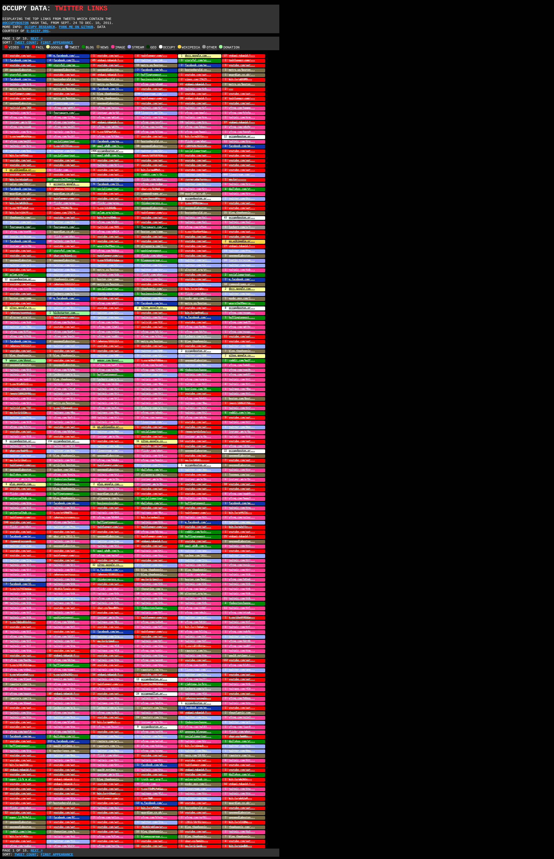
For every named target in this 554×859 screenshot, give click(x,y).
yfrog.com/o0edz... (154, 412)
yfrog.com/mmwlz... (198, 112)
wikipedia (191, 48)
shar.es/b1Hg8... (152, 189)
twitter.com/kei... (22, 150)
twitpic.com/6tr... (198, 741)
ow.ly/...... (237, 179)
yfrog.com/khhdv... (66, 622)
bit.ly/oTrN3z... (21, 836)
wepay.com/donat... (22, 360)
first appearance (57, 43)
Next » (37, 39)
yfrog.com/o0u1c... (198, 612)
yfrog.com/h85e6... (242, 579)
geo (153, 48)
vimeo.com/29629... (198, 79)
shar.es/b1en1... (64, 255)
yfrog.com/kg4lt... (66, 331)
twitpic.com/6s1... (198, 217)
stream (138, 48)
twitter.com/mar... (22, 455)
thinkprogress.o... (154, 203)
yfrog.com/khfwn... (66, 431)
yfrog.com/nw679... (242, 322)
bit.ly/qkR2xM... (240, 798)
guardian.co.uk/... (242, 74)
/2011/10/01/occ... (198, 822)
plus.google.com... (22, 484)
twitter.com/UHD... (242, 346)
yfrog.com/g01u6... (110, 117)
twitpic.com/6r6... (22, 84)
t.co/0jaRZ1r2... (21, 384)
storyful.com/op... (66, 65)
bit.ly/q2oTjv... (240, 526)
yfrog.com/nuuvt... (22, 693)
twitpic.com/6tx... (198, 793)
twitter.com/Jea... (198, 469)
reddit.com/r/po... (242, 412)
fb (27, 48)
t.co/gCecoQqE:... (22, 674)
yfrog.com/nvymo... (154, 750)
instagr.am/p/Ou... (242, 431)
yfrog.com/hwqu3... (242, 498)
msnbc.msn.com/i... (198, 298)
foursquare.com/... (66, 112)
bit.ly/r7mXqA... (196, 627)
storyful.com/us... (198, 60)
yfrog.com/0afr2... (66, 417)
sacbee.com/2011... (66, 469)
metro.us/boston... (154, 65)
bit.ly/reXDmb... (108, 217)
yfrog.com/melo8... (154, 741)
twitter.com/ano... (198, 550)
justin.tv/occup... (242, 260)
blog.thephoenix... (110, 93)
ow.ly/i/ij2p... (20, 412)
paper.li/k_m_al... (22, 779)
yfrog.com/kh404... (110, 517)
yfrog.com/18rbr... (242, 446)
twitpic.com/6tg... (198, 498)
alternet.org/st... (198, 269)
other (212, 48)
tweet (74, 48)
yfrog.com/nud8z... (110, 336)
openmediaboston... (22, 69)
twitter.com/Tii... (66, 841)
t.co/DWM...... (151, 798)
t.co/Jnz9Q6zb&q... (154, 684)
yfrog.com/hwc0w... (22, 660)
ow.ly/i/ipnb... (196, 846)
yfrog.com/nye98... (22, 231)
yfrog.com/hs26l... (66, 136)
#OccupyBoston (15, 23)
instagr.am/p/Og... (22, 246)
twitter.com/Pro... (242, 250)
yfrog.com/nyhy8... (154, 622)
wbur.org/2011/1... (66, 536)
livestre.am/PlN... (110, 179)
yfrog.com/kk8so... (110, 250)
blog (90, 48)
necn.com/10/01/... (198, 755)
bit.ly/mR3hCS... (21, 203)
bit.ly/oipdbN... (240, 846)
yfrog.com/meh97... (242, 374)
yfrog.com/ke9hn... (198, 326)
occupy (169, 48)
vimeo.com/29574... (66, 212)
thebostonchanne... (198, 369)
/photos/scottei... (22, 312)
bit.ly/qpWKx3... (108, 722)
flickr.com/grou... (66, 203)
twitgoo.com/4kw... (154, 384)
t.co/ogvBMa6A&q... (22, 136)
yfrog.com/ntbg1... (22, 669)
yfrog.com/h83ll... (66, 636)
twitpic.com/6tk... (242, 574)
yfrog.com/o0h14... (110, 231)
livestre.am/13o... (154, 112)
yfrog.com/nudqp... (154, 184)
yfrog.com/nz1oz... (242, 517)
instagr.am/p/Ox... (154, 722)
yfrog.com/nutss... (110, 107)
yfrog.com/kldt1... (242, 665)
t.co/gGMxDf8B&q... (154, 360)
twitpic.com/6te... (110, 488)
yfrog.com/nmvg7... (198, 588)
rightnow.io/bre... (198, 684)
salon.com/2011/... (22, 184)
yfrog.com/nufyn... (110, 408)
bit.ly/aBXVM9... (240, 79)
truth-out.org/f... (154, 779)
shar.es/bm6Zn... (196, 841)
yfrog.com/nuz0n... (66, 712)
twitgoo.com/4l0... (110, 646)
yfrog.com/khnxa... (22, 636)
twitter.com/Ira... (242, 555)
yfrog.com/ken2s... (66, 474)
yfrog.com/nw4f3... (110, 365)
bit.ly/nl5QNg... (240, 822)
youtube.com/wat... (22, 55)
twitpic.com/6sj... (154, 317)
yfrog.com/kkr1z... (154, 331)
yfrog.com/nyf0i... (198, 817)
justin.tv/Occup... (22, 236)
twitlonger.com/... (154, 55)
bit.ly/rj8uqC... (108, 793)
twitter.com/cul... (66, 346)
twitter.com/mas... (242, 293)
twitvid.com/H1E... (154, 322)
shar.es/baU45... (21, 450)
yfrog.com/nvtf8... (22, 288)
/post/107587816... (154, 155)
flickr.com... (62, 170)
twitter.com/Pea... (66, 526)
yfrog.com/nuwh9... (242, 493)
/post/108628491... (22, 393)
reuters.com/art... (110, 741)
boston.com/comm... (154, 231)
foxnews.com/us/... (242, 474)
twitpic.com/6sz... (154, 555)
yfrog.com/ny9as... (110, 322)
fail (40, 48)
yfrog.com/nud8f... (242, 646)
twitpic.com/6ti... (66, 541)
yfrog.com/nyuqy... (242, 331)
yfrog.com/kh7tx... (198, 331)
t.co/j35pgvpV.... (65, 408)
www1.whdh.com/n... (110, 146)
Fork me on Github (76, 27)
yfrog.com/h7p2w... (154, 817)
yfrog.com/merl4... (22, 731)
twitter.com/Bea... (110, 750)
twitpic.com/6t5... (110, 422)
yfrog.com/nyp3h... (242, 369)
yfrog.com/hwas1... (198, 131)
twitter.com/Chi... (66, 222)
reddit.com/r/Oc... (154, 174)
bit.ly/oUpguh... (196, 745)
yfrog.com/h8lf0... (66, 731)
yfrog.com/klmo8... (22, 679)
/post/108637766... (242, 403)
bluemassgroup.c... (154, 260)
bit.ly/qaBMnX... (152, 170)
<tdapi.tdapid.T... (242, 55)
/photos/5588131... (110, 574)
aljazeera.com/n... (154, 474)
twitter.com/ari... (198, 260)
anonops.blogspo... (198, 731)
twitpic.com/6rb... (198, 88)
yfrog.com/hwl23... (66, 522)
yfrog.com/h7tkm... (110, 136)
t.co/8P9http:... (196, 203)
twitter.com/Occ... (198, 174)
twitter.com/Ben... (242, 427)
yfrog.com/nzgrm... (198, 379)
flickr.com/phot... (198, 141)
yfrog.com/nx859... (198, 665)
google (56, 48)
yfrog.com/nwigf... (110, 555)
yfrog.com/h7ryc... (22, 427)
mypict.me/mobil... (22, 379)
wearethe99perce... (66, 179)
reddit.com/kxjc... (198, 531)
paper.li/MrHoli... (22, 817)
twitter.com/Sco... (66, 717)
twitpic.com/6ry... (198, 189)
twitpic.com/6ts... (22, 750)
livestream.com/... (154, 93)
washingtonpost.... (154, 250)
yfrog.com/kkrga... (154, 531)
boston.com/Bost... (242, 398)
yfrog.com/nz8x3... (110, 712)
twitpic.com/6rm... (154, 117)
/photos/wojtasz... (66, 574)
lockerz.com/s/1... (242, 227)
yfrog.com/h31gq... (154, 131)
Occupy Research (40, 27)
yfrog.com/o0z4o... (198, 417)
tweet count (25, 43)
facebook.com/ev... (22, 79)
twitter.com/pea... (198, 798)
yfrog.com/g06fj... (110, 303)
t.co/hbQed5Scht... (22, 622)
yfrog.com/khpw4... (22, 703)
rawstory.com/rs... (198, 650)
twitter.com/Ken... (198, 365)
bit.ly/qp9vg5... (196, 312)
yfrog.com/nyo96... (154, 127)
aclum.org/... (19, 274)
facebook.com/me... (242, 146)
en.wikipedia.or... (22, 170)
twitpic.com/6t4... (22, 422)
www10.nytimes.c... (242, 655)
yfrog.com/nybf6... (242, 631)
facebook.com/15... (110, 88)
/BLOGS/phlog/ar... (154, 827)
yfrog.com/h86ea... (242, 698)
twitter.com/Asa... (66, 269)
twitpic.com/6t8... (22, 436)
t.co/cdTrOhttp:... (198, 646)
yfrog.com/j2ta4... (66, 389)
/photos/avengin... (198, 698)
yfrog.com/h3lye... (110, 836)
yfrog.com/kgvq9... (242, 131)
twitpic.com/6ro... (242, 141)
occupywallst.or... (154, 693)
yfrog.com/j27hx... (66, 117)
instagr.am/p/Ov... (22, 479)
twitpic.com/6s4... (66, 241)
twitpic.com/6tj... (242, 560)
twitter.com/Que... (66, 450)
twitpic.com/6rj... (110, 165)
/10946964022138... (198, 146)
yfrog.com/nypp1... (66, 669)
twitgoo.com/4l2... (154, 793)
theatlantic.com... (242, 712)
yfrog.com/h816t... (198, 622)
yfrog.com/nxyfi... (154, 122)
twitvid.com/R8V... (110, 227)
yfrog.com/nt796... (110, 369)
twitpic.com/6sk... (22, 322)
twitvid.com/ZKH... (22, 107)
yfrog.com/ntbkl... (198, 608)
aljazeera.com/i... (154, 246)
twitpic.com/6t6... (242, 436)
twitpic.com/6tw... (242, 788)
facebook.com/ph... (154, 69)
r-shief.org (38, 31)
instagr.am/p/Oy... (110, 617)
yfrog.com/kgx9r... (66, 336)
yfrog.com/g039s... (110, 127)
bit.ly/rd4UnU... (21, 155)
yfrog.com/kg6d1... (242, 365)
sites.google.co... (22, 307)
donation (231, 48)
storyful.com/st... (22, 74)
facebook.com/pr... (22, 536)
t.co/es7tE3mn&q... (22, 588)
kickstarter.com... (66, 312)
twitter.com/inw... (110, 541)
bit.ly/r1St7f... (21, 212)
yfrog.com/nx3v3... (66, 684)
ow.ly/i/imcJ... (152, 579)
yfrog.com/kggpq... (242, 107)
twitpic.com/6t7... (66, 422)
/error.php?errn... (198, 179)
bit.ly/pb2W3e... (240, 779)
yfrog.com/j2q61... (110, 326)
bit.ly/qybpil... (152, 517)
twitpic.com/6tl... (242, 608)
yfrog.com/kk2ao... (66, 660)
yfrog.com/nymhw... (66, 122)
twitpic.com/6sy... (242, 469)
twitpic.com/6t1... (22, 369)
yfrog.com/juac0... (242, 726)
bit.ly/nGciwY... (21, 179)
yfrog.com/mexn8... (154, 660)
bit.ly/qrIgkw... (196, 288)
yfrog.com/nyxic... (242, 565)
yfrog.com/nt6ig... (110, 331)
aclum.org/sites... (110, 212)
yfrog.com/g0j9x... (242, 326)
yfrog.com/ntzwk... (242, 612)
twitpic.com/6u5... (242, 831)
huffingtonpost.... (154, 74)
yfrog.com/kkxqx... (22, 688)
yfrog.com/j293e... (154, 369)
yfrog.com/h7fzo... (22, 331)
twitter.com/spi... (22, 222)
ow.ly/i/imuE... (108, 641)
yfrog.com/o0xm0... (154, 84)
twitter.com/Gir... (66, 150)
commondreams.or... (154, 193)
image (120, 48)
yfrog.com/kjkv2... (154, 336)
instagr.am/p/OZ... (110, 112)
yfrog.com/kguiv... (154, 460)
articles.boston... (66, 465)
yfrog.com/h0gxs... (198, 127)
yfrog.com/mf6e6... (198, 227)
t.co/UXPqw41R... (108, 131)
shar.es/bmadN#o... (110, 608)
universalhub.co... (22, 498)
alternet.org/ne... (198, 593)
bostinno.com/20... (198, 389)
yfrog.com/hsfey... (66, 322)
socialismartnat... (66, 141)
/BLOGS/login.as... (66, 588)
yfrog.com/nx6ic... (154, 650)
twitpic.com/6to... (22, 712)
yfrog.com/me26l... (66, 127)
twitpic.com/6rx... (242, 184)
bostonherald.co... (198, 69)
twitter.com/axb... (110, 446)
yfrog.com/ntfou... (110, 598)
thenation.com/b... (66, 831)
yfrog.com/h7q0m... (66, 369)
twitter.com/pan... (242, 265)
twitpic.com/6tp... (66, 726)
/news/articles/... (198, 431)
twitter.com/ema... (242, 522)
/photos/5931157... (66, 189)
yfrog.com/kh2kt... (110, 222)
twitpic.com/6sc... (154, 279)
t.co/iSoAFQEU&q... (242, 617)
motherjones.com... (66, 750)
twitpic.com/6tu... (154, 769)
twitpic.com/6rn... (198, 122)
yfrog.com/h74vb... (22, 336)
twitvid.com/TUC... (22, 408)
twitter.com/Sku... (22, 326)
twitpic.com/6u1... (110, 807)
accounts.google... (66, 184)
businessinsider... (154, 79)
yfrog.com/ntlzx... (110, 817)
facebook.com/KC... (66, 817)
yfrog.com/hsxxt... (110, 726)
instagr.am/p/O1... (110, 774)
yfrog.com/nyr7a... (110, 846)
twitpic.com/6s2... (242, 222)
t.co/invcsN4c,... (153, 198)
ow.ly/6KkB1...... (197, 460)
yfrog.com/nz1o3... (242, 717)
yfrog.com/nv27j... (198, 679)
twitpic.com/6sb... (242, 269)
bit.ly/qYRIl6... (240, 512)
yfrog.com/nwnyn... (154, 417)
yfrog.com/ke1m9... (154, 365)
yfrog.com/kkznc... (22, 117)
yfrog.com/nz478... (154, 731)
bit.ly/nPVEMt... (152, 807)
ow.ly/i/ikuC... (20, 460)
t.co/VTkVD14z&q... (110, 260)
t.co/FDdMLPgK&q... (154, 788)
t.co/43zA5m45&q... (198, 231)
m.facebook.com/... (66, 55)
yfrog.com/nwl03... (198, 726)
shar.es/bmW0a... (240, 736)
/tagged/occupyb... (22, 541)
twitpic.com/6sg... (66, 303)
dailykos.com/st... (242, 189)
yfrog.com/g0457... (66, 107)
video (14, 48)
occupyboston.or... (242, 136)
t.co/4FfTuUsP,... (22, 208)
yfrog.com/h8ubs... (110, 460)
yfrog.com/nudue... (22, 846)
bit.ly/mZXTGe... (196, 136)
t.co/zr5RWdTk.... (65, 512)
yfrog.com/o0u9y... (242, 127)
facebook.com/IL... (66, 60)
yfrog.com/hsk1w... (154, 745)
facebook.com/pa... (110, 141)
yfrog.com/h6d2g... (154, 703)
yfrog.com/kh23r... (66, 846)
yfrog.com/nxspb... (22, 127)
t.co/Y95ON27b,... (65, 208)
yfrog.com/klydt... (66, 722)
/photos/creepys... (66, 517)
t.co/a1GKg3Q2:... (65, 674)
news (104, 48)
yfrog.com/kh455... (198, 398)
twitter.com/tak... (154, 60)
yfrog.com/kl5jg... (198, 631)
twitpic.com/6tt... (66, 760)
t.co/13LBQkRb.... (109, 208)
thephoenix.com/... (22, 217)
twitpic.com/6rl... (154, 107)
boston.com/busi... (198, 579)
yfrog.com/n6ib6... (110, 384)
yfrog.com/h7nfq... (242, 112)
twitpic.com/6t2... (198, 408)
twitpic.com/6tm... (66, 646)
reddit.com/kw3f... (242, 360)
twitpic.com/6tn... (66, 688)
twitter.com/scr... (154, 269)
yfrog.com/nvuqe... (242, 312)
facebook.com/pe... (22, 60)
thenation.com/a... (154, 588)
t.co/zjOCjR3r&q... (22, 665)
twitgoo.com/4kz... (154, 512)
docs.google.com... (198, 55)
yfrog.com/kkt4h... (242, 641)
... (231, 88)
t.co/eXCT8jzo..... (66, 146)
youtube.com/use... (110, 627)
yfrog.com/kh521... (110, 688)
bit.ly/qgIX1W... (21, 764)
